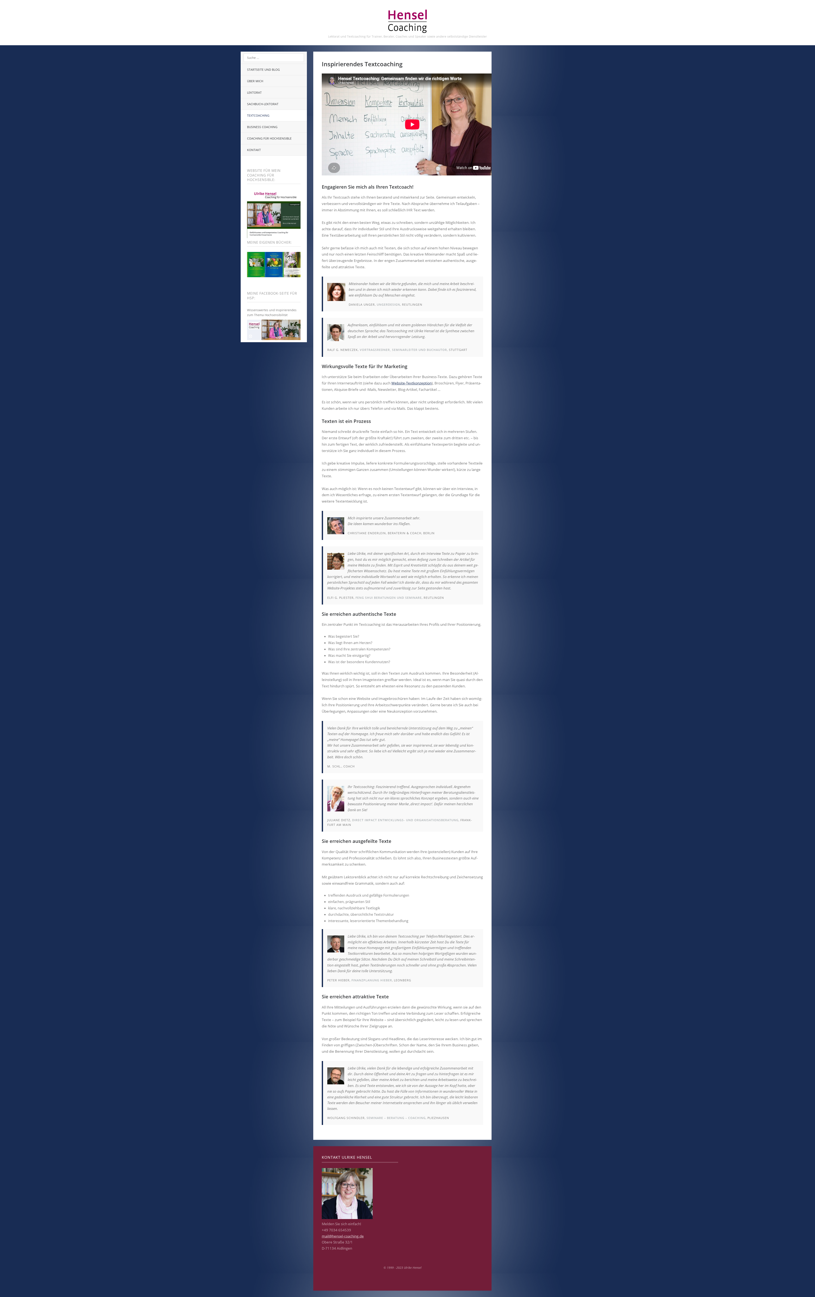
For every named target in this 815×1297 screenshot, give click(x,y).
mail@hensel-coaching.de (343, 1236)
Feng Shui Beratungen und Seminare (389, 598)
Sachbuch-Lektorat (262, 104)
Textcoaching (258, 115)
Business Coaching (262, 127)
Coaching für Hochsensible (269, 138)
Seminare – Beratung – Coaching (396, 1118)
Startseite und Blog (263, 70)
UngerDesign (388, 304)
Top (402, 1280)
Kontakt (254, 150)
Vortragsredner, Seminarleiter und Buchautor (403, 350)
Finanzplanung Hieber (371, 980)
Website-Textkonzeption (411, 383)
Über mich (255, 81)
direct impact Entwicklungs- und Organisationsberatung (405, 820)
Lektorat (254, 92)
